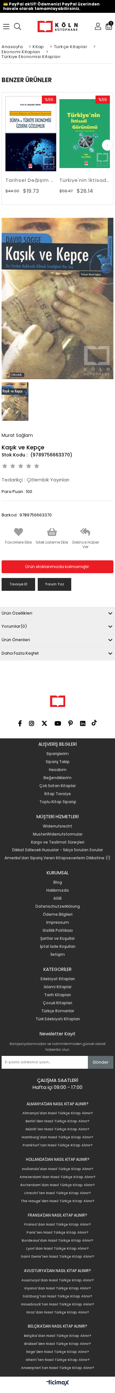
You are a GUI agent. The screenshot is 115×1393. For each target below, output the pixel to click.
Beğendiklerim (57, 778)
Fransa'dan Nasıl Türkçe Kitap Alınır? (57, 1224)
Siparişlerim (57, 754)
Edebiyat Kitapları (58, 979)
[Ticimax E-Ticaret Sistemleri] (57, 1383)
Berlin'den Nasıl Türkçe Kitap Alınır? (57, 1121)
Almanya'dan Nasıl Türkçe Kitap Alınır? (57, 1113)
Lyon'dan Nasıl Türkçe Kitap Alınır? (57, 1248)
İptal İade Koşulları (57, 946)
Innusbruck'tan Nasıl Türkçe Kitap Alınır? (57, 1304)
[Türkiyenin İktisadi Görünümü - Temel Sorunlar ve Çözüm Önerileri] (84, 134)
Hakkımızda (57, 890)
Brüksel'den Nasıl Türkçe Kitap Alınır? (57, 1344)
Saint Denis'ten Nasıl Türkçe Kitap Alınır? (57, 1256)
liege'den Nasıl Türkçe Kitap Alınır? (57, 1352)
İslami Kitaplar (58, 987)
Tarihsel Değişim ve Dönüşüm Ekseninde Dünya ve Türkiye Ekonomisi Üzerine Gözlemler (30, 180)
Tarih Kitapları (57, 995)
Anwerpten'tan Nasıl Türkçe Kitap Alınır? (57, 1368)
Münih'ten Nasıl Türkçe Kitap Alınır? (57, 1129)
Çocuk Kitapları (57, 1003)
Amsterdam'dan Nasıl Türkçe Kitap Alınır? (57, 1177)
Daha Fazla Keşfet (20, 653)
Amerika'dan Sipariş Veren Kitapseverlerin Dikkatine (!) (57, 858)
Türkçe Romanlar (57, 1011)
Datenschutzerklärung (57, 906)
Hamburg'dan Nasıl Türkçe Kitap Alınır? (57, 1137)
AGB (57, 898)
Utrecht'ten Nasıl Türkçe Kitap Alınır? (57, 1193)
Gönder (101, 1062)
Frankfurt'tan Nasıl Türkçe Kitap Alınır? (58, 1145)
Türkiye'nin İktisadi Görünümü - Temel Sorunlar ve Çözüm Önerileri (84, 180)
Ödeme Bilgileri (58, 914)
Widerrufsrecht (57, 826)
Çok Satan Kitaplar (57, 786)
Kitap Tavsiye (57, 794)
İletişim (57, 954)
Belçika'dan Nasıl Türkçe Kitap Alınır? (57, 1336)
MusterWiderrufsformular (57, 834)
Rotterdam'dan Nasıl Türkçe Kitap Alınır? (57, 1185)
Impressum (57, 922)
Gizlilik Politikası (57, 930)
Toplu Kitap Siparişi (57, 802)
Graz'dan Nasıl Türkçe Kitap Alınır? (57, 1312)
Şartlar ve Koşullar (57, 938)
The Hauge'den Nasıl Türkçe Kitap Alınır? (58, 1201)
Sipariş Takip (58, 762)
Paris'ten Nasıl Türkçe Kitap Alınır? (57, 1232)
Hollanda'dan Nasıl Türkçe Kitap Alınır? (57, 1169)
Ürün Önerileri (16, 640)
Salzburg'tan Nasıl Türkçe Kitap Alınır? (57, 1296)
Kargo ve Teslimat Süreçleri (57, 842)
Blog (57, 882)
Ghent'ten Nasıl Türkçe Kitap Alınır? (58, 1360)
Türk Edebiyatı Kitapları (57, 1019)
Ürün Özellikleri (17, 613)
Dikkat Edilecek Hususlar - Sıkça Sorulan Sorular (57, 850)
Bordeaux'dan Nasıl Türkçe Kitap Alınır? (57, 1240)
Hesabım (57, 770)
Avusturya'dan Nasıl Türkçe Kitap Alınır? (57, 1280)
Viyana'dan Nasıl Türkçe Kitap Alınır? (57, 1288)
